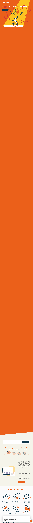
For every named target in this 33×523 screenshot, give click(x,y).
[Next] (28, 454)
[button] (31, 521)
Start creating (21, 481)
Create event (5, 9)
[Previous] (5, 454)
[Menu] (30, 2)
